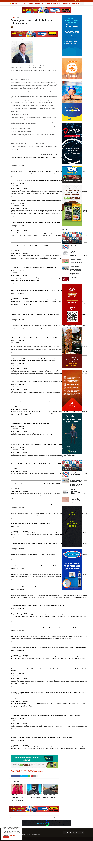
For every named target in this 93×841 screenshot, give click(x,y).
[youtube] (77, 1)
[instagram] (75, 1)
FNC (30, 0)
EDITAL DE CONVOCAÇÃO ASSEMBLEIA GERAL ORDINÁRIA (75, 253)
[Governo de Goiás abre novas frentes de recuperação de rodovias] (50, 789)
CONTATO (51, 839)
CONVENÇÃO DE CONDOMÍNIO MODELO (75, 246)
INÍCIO (41, 839)
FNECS (33, 0)
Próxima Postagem (54, 817)
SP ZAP (82, 839)
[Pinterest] (32, 776)
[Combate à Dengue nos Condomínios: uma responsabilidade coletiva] (65, 261)
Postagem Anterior (14, 817)
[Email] (34, 776)
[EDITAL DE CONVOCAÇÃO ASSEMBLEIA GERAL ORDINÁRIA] (65, 253)
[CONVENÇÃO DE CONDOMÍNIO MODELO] (65, 247)
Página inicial (13, 17)
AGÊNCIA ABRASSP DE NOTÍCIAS (26, 770)
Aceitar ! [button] (6, 837)
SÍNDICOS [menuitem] (30, 3)
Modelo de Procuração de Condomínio (71, 239)
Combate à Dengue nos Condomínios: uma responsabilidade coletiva (76, 261)
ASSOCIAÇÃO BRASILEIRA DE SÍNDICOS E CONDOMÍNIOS (24, 771)
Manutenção (40, 771)
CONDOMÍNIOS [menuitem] (65, 3)
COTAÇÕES (39, 0)
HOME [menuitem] (24, 3)
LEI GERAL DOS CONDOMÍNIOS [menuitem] (52, 3)
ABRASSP (19, 17)
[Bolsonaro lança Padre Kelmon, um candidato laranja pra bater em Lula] (34, 789)
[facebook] (64, 832)
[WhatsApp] (29, 776)
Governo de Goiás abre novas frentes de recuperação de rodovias (49, 796)
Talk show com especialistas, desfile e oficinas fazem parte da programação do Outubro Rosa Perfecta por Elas (17, 797)
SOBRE (46, 839)
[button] (78, 3)
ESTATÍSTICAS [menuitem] (38, 3)
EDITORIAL (70, 839)
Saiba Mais (12, 835)
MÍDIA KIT (76, 839)
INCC (10, 0)
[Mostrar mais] (37, 776)
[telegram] (81, 1)
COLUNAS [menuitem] (74, 3)
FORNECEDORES (45, 0)
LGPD (57, 839)
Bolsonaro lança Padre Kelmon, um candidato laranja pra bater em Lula (33, 796)
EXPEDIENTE (63, 839)
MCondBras (18, 0)
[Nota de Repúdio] (65, 279)
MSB (14, 0)
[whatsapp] (79, 1)
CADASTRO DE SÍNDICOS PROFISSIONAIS (59, 0)
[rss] (83, 1)
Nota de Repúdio (74, 277)
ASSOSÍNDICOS (25, 0)
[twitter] (73, 1)
